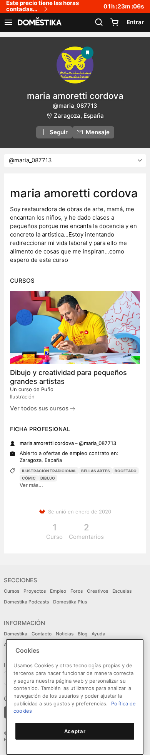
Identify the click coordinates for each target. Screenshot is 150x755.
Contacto (42, 634)
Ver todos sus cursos (40, 408)
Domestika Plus (70, 602)
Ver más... (31, 485)
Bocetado (126, 470)
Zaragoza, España (79, 115)
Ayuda (98, 634)
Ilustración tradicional (49, 470)
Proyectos (34, 591)
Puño (47, 389)
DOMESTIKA (39, 22)
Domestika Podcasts (26, 602)
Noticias (64, 634)
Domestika (15, 634)
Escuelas (122, 591)
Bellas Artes (95, 470)
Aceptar (75, 731)
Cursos (11, 591)
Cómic (29, 478)
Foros (76, 591)
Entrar (135, 22)
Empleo (58, 591)
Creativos (97, 591)
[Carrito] (114, 22)
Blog (82, 634)
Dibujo (47, 478)
